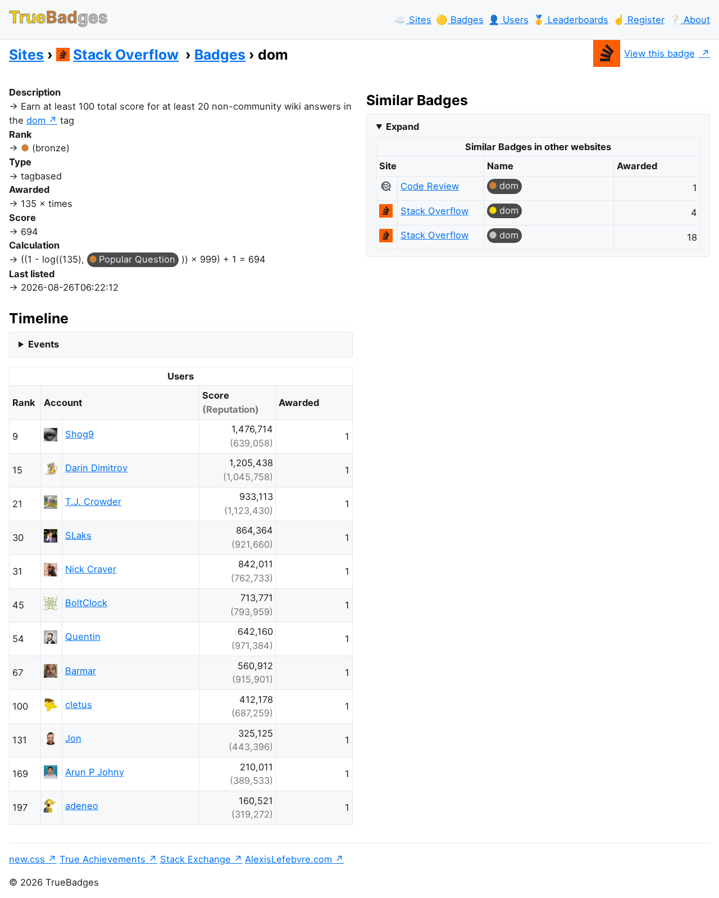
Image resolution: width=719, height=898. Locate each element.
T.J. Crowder (93, 501)
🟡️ (460, 19)
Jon (73, 738)
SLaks (78, 535)
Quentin (83, 636)
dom (35, 120)
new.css (27, 859)
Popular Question (137, 259)
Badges (219, 54)
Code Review (430, 186)
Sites (26, 54)
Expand (402, 126)
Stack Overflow (126, 54)
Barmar (80, 670)
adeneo (81, 805)
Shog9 (79, 434)
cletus (78, 704)
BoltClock (86, 602)
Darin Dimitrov (96, 467)
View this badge (659, 53)
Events (43, 344)
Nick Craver (90, 569)
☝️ (639, 19)
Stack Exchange (195, 859)
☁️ (412, 19)
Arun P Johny (94, 772)
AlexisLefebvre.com (288, 859)
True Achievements (102, 859)
